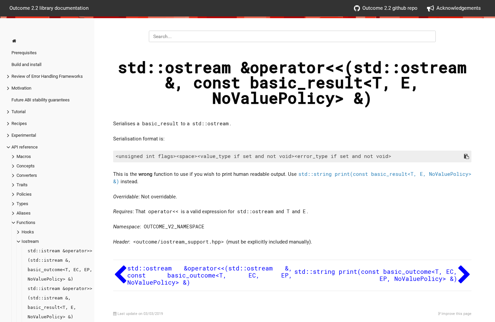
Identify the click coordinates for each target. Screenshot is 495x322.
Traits (22, 184)
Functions (25, 222)
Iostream (30, 241)
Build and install (26, 64)
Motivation (21, 88)
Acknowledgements (458, 8)
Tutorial (18, 111)
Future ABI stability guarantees (40, 99)
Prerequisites (24, 52)
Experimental (23, 135)
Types (22, 203)
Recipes (19, 123)
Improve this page (455, 314)
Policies (24, 194)
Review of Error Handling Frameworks (47, 76)
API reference (24, 147)
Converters (26, 175)
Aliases (23, 213)
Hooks (28, 231)
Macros (23, 156)
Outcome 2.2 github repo (390, 8)
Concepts (25, 165)
